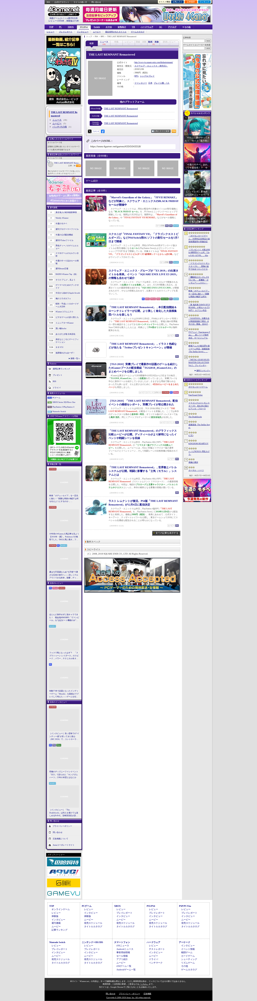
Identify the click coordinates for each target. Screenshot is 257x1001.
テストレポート (157, 949)
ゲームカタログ (137, 32)
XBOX (71, 27)
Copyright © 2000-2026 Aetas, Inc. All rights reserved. (128, 997)
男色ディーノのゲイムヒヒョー (67, 247)
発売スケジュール (93, 923)
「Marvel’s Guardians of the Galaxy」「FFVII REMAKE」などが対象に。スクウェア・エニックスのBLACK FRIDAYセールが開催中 (144, 201)
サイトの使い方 (80, 2)
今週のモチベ (61, 223)
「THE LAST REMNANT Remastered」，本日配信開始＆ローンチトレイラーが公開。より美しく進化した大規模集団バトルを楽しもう (143, 311)
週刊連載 (56, 923)
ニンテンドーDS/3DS (92, 942)
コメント (96, 131)
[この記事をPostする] (89, 131)
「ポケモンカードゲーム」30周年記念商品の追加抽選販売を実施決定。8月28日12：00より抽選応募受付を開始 (199, 239)
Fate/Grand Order (195, 395)
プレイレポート (65, 32)
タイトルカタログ (93, 926)
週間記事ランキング (61, 368)
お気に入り (177, 2)
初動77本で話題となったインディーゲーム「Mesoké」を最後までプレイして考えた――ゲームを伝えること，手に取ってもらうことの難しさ (64, 694)
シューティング (189, 959)
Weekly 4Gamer (62, 218)
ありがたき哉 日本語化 (65, 334)
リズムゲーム (188, 962)
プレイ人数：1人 (161, 83)
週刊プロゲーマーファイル (67, 229)
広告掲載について (60, 838)
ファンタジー (140, 83)
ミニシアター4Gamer (65, 323)
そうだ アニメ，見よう (65, 280)
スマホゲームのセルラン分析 (67, 254)
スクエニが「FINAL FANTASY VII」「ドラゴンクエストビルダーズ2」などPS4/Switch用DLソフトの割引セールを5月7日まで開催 (144, 238)
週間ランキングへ (203, 370)
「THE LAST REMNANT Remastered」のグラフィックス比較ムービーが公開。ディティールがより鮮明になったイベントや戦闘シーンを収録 (143, 434)
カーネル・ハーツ (196, 470)
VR (133, 27)
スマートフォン (122, 942)
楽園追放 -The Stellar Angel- (199, 426)
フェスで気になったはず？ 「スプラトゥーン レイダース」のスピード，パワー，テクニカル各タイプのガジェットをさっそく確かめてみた (64, 656)
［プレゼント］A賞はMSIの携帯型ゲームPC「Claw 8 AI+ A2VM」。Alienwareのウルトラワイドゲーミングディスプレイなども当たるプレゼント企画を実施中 (199, 253)
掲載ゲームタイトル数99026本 (63, 18)
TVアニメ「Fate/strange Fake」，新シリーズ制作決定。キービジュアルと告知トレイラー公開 (199, 335)
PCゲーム (56, 398)
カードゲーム (188, 956)
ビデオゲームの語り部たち (67, 317)
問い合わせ (96, 2)
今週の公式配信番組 (64, 235)
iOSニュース (122, 945)
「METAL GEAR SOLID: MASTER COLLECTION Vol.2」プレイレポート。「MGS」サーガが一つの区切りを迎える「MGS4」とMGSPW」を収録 (199, 363)
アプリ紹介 (122, 959)
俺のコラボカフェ (63, 298)
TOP (51, 27)
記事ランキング (59, 929)
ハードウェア (147, 27)
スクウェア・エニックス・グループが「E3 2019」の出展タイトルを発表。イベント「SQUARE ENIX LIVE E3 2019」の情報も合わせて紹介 (143, 274)
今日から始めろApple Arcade (68, 293)
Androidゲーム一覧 (126, 969)
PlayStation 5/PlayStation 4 (63, 407)
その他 (184, 966)
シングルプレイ (147, 76)
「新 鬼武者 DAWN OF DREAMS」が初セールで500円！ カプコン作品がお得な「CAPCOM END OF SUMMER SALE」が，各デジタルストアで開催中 (199, 308)
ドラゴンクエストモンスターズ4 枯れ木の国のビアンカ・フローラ (199, 406)
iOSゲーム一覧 (123, 966)
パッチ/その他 (59, 126)
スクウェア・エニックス (146, 66)
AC (160, 27)
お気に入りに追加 (161, 131)
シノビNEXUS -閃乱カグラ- (199, 452)
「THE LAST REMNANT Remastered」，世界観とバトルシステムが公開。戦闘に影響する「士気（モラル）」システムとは (143, 471)
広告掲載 (147, 994)
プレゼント (57, 375)
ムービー (97, 32)
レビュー (50, 32)
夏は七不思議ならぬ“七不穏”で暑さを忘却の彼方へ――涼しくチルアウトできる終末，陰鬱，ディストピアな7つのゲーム (63, 575)
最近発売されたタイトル (115, 32)
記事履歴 (191, 2)
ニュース (57, 120)
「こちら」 (144, 984)
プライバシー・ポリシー (129, 994)
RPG (136, 76)
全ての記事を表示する (167, 533)
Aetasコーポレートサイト (63, 845)
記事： (71, 166)
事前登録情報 (123, 952)
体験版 (55, 916)
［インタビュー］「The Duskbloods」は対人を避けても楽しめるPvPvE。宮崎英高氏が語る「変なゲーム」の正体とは (63, 813)
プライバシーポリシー (62, 826)
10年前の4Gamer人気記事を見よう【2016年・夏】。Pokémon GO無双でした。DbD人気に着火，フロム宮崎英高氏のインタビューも (64, 537)
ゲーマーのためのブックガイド (67, 286)
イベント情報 (188, 949)
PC (60, 27)
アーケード (184, 942)
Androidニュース (124, 949)
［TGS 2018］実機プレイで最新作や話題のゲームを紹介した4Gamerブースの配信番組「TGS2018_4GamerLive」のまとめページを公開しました (143, 368)
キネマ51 (59, 347)
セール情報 (122, 956)
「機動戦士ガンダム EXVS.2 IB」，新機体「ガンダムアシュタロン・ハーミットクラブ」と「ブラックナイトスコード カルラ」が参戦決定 (199, 280)
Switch (97, 27)
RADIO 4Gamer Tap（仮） (67, 274)
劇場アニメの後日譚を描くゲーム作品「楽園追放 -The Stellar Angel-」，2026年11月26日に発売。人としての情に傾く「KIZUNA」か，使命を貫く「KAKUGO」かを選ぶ (199, 349)
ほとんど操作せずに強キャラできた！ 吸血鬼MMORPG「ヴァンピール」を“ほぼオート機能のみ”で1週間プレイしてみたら (64, 617)
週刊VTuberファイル (64, 240)
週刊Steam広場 (62, 268)
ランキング (204, 2)
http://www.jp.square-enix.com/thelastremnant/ (153, 62)
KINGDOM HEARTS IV (198, 443)
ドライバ (56, 387)
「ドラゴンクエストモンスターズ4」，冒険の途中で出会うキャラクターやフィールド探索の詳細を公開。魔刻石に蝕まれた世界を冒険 (199, 266)
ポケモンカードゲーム (198, 387)
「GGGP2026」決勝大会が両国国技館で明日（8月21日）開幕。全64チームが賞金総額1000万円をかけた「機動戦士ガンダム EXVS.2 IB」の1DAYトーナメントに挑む (199, 321)
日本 (150, 83)
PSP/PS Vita (185, 906)
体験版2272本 (72, 21)
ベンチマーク (156, 962)
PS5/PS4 (84, 27)
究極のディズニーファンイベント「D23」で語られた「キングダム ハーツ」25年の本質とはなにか (63, 774)
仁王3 (190, 435)
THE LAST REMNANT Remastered (67, 163)
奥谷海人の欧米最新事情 (66, 212)
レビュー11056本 (56, 21)
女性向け (122, 27)
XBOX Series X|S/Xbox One (63, 402)
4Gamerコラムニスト (65, 312)
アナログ (172, 27)
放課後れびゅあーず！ (65, 353)
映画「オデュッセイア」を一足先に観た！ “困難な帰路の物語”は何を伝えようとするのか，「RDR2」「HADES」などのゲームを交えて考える (63, 498)
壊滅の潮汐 (193, 462)
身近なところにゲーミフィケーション (67, 340)
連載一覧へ (75, 358)
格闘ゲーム (186, 952)
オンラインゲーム (61, 909)
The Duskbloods (195, 417)
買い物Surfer (61, 328)
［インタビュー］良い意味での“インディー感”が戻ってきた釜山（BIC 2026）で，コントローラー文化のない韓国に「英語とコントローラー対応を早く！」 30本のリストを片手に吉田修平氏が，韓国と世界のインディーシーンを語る (64, 736)
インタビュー (82, 32)
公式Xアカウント (61, 2)
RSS (48, 2)
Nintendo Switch (59, 411)
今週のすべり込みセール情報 (67, 262)
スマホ (109, 27)
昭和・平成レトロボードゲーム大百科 (67, 305)
